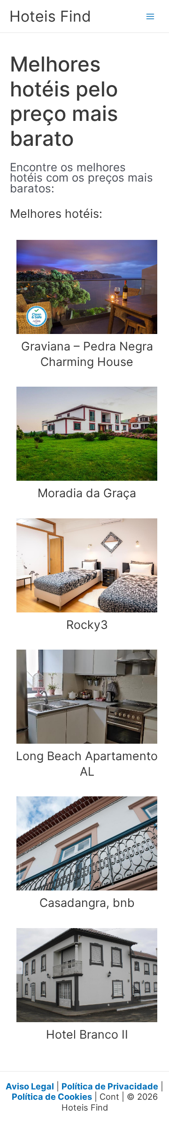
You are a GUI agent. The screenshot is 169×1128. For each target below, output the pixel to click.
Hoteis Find (50, 16)
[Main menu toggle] (150, 16)
